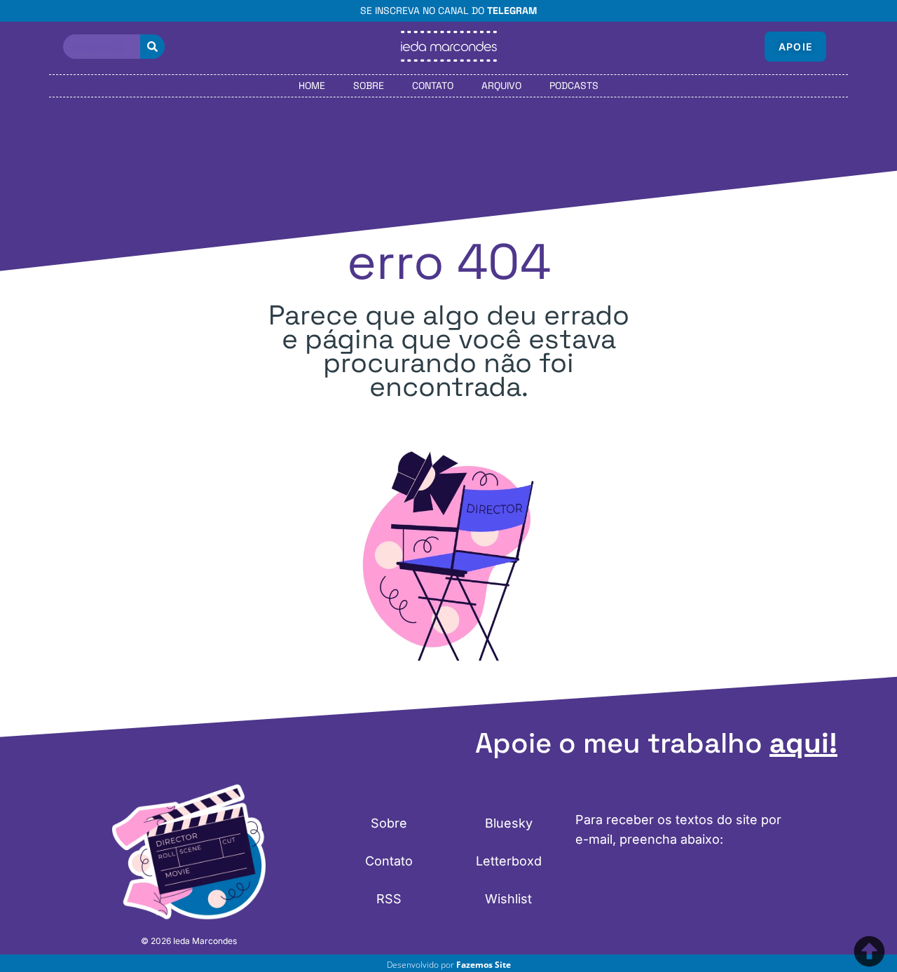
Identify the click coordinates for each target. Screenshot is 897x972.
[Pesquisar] (152, 46)
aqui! (803, 743)
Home (312, 85)
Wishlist (508, 898)
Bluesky (509, 823)
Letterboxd (509, 861)
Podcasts (573, 85)
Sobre (368, 85)
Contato (432, 85)
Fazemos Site (483, 965)
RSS (389, 898)
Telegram (512, 10)
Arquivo (501, 85)
